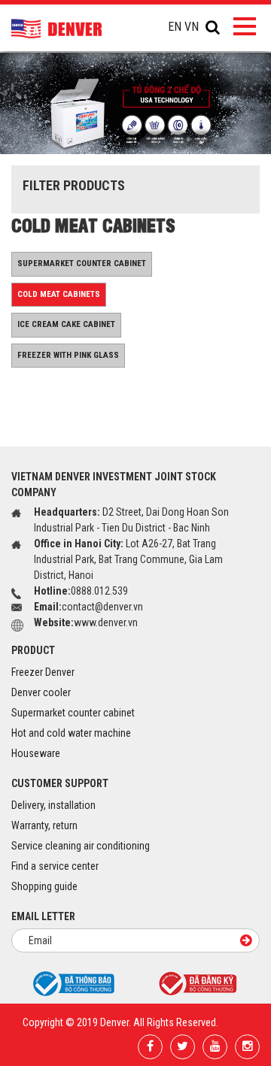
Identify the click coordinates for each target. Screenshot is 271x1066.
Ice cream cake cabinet (66, 324)
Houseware (35, 753)
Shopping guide (44, 886)
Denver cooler (41, 692)
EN (174, 27)
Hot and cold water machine (71, 733)
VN (191, 27)
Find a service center (55, 866)
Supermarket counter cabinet (81, 263)
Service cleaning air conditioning (80, 846)
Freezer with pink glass (68, 355)
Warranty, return (44, 825)
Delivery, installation (53, 805)
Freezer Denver (43, 672)
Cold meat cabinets (58, 294)
